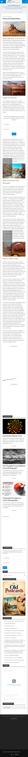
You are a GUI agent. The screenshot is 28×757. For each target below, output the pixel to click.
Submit (14, 134)
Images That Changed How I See (11, 628)
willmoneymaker (16, 699)
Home (4, 12)
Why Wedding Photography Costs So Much (13, 635)
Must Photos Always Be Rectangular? (12, 662)
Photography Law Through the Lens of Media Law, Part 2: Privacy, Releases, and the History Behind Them (14, 647)
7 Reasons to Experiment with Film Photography (14, 660)
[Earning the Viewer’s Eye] (14, 426)
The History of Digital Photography (11, 655)
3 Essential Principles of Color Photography (12, 499)
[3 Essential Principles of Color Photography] (14, 488)
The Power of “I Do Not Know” (10, 637)
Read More (14, 446)
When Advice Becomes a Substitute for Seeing (14, 621)
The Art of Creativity (10, 12)
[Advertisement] (14, 361)
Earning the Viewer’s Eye (12, 436)
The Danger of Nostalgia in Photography (12, 633)
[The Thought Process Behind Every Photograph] (14, 456)
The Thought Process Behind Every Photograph (14, 467)
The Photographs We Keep (9, 623)
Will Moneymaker (7, 699)
